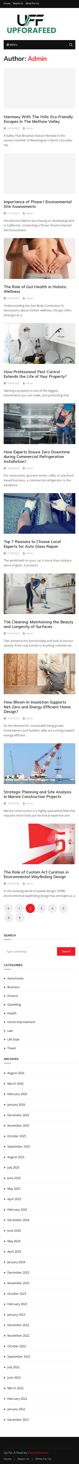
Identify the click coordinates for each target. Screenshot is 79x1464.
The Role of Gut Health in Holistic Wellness (35, 289)
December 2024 (18, 1220)
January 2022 (16, 1409)
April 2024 (14, 1251)
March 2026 (15, 1084)
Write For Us (32, 3)
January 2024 (16, 1262)
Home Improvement (21, 1021)
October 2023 (16, 1294)
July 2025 (13, 1167)
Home (7, 3)
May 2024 (13, 1241)
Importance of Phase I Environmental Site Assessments (38, 204)
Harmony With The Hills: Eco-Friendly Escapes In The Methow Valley (38, 119)
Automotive (15, 978)
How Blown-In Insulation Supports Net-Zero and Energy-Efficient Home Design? (37, 707)
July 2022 (13, 1367)
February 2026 (17, 1094)
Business (13, 987)
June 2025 (14, 1178)
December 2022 (18, 1325)
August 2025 (15, 1157)
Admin (29, 128)
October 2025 (16, 1136)
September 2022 (18, 1357)
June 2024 (14, 1231)
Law (10, 1030)
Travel (11, 1048)
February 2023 (17, 1304)
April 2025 (14, 1199)
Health (12, 1013)
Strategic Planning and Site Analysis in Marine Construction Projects (37, 794)
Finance (12, 995)
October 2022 (16, 1346)
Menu (13, 44)
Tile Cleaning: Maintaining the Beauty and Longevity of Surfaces (38, 624)
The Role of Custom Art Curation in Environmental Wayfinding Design (36, 874)
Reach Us (18, 3)
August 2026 (15, 1073)
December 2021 (18, 1420)
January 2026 (16, 1105)
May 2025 (13, 1189)
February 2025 (17, 1210)
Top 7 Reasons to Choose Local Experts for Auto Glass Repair (32, 544)
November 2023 (18, 1283)
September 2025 (18, 1146)
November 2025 (18, 1125)
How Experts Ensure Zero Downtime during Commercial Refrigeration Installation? (37, 456)
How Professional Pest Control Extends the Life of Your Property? (35, 374)
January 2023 (16, 1315)
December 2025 (18, 1115)
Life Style (13, 1039)
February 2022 (17, 1399)
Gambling (14, 1004)
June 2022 (14, 1377)
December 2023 (18, 1272)
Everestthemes (38, 1453)
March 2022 (15, 1388)
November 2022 (18, 1336)
